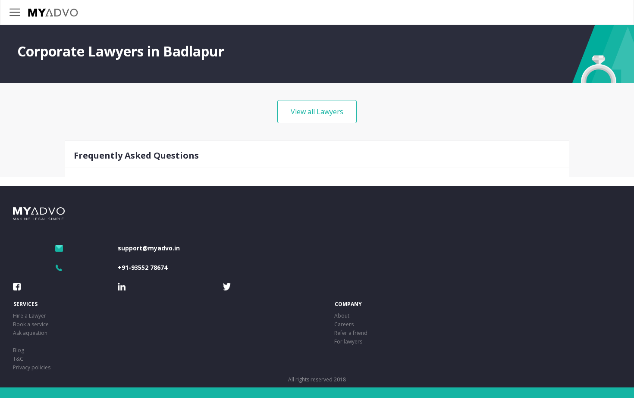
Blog (18, 350)
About (341, 315)
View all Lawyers (317, 111)
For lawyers (348, 341)
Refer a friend (350, 333)
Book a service (31, 324)
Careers (344, 324)
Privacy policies (31, 367)
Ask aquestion (30, 333)
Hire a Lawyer (29, 315)
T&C (18, 358)
